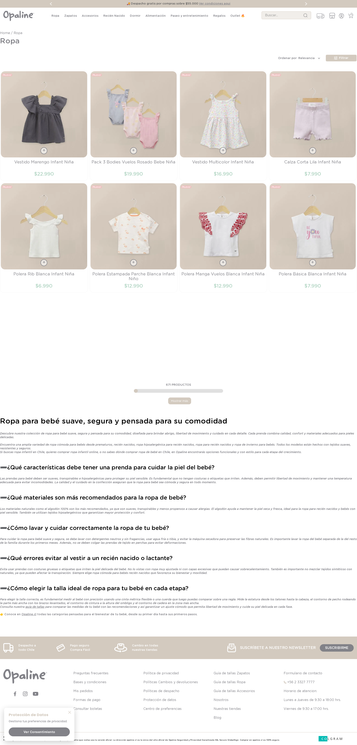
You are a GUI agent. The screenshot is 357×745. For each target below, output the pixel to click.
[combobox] (286, 15)
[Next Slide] (306, 4)
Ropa (18, 33)
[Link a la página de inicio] (5, 33)
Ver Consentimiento (39, 732)
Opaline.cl (28, 614)
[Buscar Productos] (305, 15)
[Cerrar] (69, 712)
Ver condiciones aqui (214, 3)
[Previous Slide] (51, 4)
